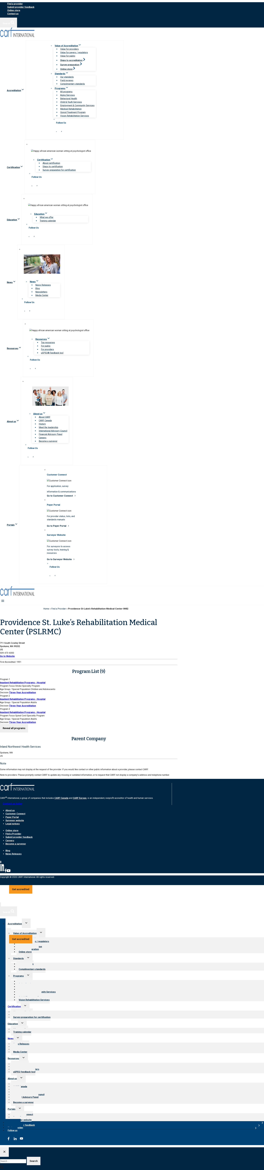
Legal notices (13, 823)
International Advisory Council (53, 431)
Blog (37, 288)
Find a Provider (58, 608)
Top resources (48, 342)
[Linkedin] (2, 871)
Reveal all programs (14, 728)
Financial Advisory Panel (50, 434)
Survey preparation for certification (59, 170)
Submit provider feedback (20, 7)
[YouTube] (8, 871)
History (42, 424)
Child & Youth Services (71, 102)
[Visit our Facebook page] (61, 131)
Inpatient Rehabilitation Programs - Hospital (22, 682)
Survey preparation (69, 64)
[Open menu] (3, 601)
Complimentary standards (72, 84)
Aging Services (67, 95)
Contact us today (12, 803)
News (10, 1038)
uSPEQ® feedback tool (52, 353)
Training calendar (48, 220)
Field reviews (66, 80)
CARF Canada (45, 420)
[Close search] (4, 1152)
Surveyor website (15, 820)
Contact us (13, 13)
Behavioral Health (68, 98)
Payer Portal (12, 817)
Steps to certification (53, 166)
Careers (42, 437)
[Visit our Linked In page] (56, 131)
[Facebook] (5, 871)
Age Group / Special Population (15, 689)
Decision (4, 692)
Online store (13, 10)
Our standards (67, 77)
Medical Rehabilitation (71, 109)
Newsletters (41, 292)
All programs (66, 91)
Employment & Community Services (77, 105)
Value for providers (69, 49)
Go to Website (7, 656)
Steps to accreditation (71, 60)
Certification (14, 1006)
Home (46, 608)
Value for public (67, 56)
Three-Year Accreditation (22, 692)
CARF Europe (79, 798)
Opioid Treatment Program (73, 112)
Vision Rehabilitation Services (74, 115)
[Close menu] (0, 904)
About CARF (44, 417)
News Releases (43, 285)
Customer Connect (15, 813)
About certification (51, 163)
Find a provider (15, 3)
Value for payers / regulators (74, 52)
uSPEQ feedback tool (24, 1072)
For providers (47, 349)
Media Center (41, 295)
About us (10, 810)
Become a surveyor (48, 441)
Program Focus (7, 686)
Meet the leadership (48, 427)
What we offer (46, 217)
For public (45, 346)
